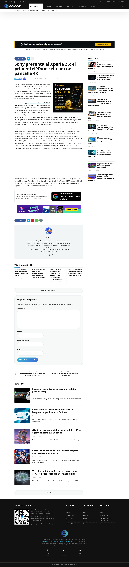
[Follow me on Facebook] (47, 255)
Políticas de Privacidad (57, 541)
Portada (16, 10)
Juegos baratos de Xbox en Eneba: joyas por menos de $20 (105, 166)
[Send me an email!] (50, 255)
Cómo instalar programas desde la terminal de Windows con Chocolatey (100, 102)
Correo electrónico (23, 340)
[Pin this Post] (32, 220)
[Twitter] (17, 2)
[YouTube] (20, 2)
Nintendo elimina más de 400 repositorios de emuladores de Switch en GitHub (38, 273)
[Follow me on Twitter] (44, 255)
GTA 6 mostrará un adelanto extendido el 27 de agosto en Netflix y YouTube (57, 431)
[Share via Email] (41, 220)
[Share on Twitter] (28, 59)
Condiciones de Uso (47, 541)
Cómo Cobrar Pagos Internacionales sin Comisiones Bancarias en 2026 (101, 115)
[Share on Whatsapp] (37, 220)
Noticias (21, 10)
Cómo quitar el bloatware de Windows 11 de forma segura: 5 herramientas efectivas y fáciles (56, 274)
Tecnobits (64, 564)
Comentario (21, 308)
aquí (102, 49)
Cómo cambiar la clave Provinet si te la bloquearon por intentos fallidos (52, 411)
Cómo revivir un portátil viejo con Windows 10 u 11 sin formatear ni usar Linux (101, 141)
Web (18, 349)
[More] (32, 59)
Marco (31, 78)
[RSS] (26, 2)
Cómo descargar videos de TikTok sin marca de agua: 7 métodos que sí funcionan (100, 66)
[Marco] (48, 231)
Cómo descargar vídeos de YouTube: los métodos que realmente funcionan (101, 177)
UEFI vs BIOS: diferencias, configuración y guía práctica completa (105, 77)
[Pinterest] (23, 2)
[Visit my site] (53, 255)
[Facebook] (15, 2)
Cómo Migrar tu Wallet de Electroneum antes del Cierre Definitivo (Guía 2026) (100, 154)
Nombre (20, 331)
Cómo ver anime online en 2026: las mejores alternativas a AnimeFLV (55, 452)
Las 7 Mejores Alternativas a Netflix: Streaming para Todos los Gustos (100, 128)
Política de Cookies (69, 541)
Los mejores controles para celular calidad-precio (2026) (54, 390)
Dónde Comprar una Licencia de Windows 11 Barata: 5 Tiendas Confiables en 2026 (75, 272)
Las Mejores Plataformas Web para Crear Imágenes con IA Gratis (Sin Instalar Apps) (100, 89)
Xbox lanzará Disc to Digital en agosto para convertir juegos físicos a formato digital (54, 472)
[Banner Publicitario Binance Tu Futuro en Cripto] (68, 98)
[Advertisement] (64, 25)
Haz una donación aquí (47, 524)
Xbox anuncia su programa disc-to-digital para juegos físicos (21, 272)
